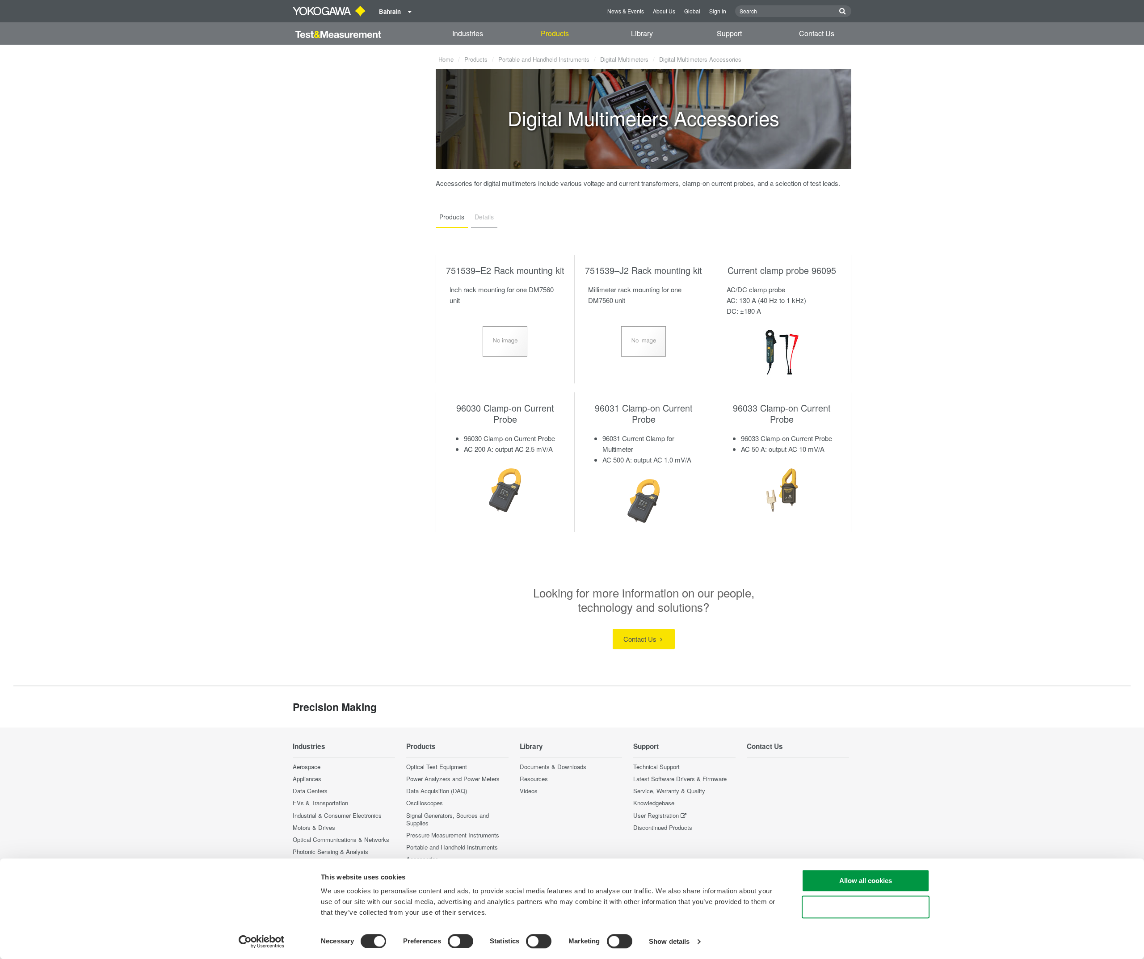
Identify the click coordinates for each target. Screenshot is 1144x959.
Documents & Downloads (553, 766)
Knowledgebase (653, 803)
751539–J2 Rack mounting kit (643, 270)
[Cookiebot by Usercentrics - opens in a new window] (262, 941)
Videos (529, 791)
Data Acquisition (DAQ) (436, 791)
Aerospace (306, 766)
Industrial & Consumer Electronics (337, 815)
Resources (534, 778)
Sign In (717, 11)
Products (555, 33)
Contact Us (816, 33)
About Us (664, 11)
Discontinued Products (662, 827)
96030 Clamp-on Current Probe (505, 413)
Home (446, 59)
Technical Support (656, 766)
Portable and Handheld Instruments (543, 59)
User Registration (656, 815)
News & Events (625, 11)
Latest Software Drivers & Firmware (680, 778)
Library (642, 33)
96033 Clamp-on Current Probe (782, 413)
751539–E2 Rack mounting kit (505, 270)
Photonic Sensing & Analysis (330, 851)
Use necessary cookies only (865, 907)
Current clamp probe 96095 (782, 270)
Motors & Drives (314, 827)
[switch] (460, 941)
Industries (467, 33)
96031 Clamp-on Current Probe (644, 413)
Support (729, 33)
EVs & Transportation (320, 803)
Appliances (307, 778)
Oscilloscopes (424, 803)
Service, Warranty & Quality (669, 791)
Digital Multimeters (624, 59)
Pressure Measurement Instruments (452, 835)
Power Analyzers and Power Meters (453, 778)
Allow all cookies (865, 880)
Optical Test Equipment (436, 766)
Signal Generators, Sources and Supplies (447, 819)
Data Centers (310, 791)
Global (692, 11)
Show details (669, 941)
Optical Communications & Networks (341, 839)
